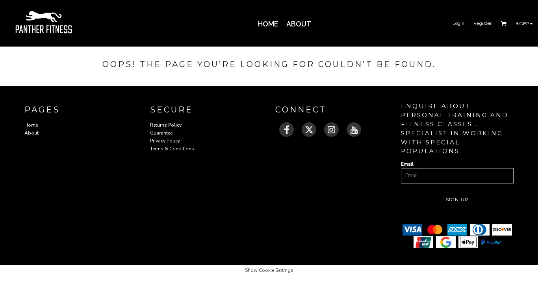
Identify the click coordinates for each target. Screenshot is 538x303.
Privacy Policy (165, 141)
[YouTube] (354, 129)
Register (482, 23)
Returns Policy (166, 125)
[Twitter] (309, 129)
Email (407, 164)
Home (31, 125)
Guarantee (161, 133)
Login (458, 23)
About (31, 133)
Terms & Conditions (172, 149)
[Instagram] (331, 129)
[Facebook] (286, 129)
